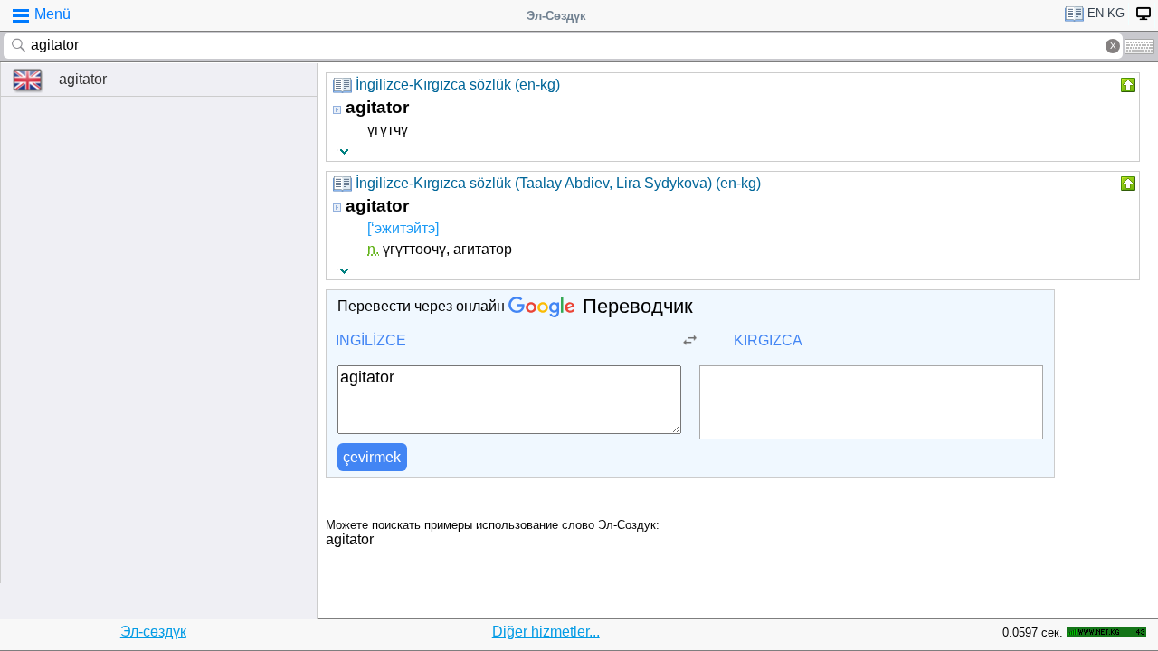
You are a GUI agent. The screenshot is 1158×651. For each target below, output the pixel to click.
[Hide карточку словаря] (1126, 85)
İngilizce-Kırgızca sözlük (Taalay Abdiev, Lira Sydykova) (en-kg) (558, 183)
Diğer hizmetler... (546, 631)
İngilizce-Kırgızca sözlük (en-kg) (458, 84)
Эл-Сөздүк (556, 16)
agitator (83, 79)
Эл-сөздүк (153, 631)
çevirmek (372, 457)
